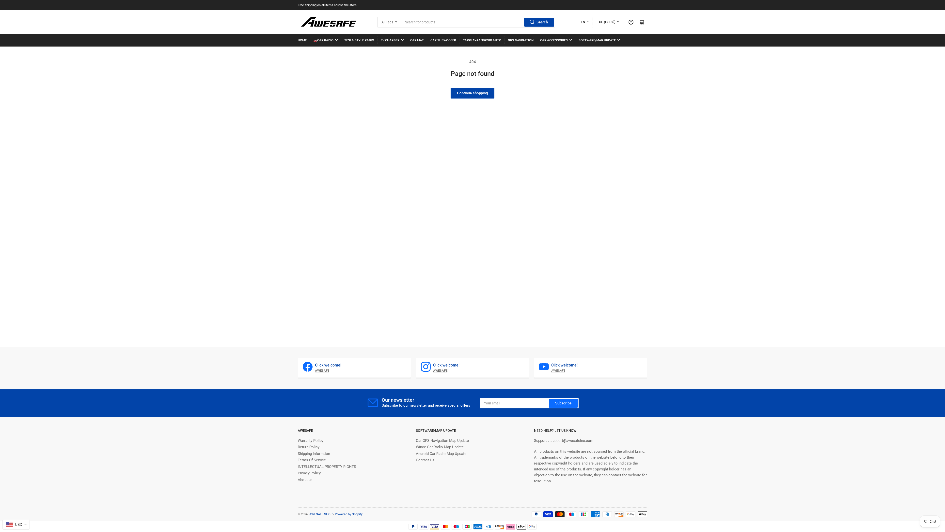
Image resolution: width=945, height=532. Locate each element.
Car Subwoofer (443, 40)
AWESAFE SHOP (320, 514)
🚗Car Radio (323, 40)
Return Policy (308, 447)
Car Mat (417, 40)
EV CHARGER (390, 40)
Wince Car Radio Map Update (440, 447)
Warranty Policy (310, 440)
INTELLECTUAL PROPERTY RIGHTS (327, 467)
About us (305, 480)
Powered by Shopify (348, 514)
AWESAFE (558, 370)
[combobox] (478, 22)
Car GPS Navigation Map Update (442, 440)
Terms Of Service (312, 460)
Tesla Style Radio (359, 40)
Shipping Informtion (314, 453)
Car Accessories (554, 40)
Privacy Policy (309, 473)
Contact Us (425, 460)
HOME (302, 40)
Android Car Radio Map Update (441, 453)
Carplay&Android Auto (482, 40)
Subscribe (563, 403)
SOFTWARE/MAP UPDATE (597, 40)
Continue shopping (472, 93)
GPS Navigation (521, 40)
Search (542, 22)
